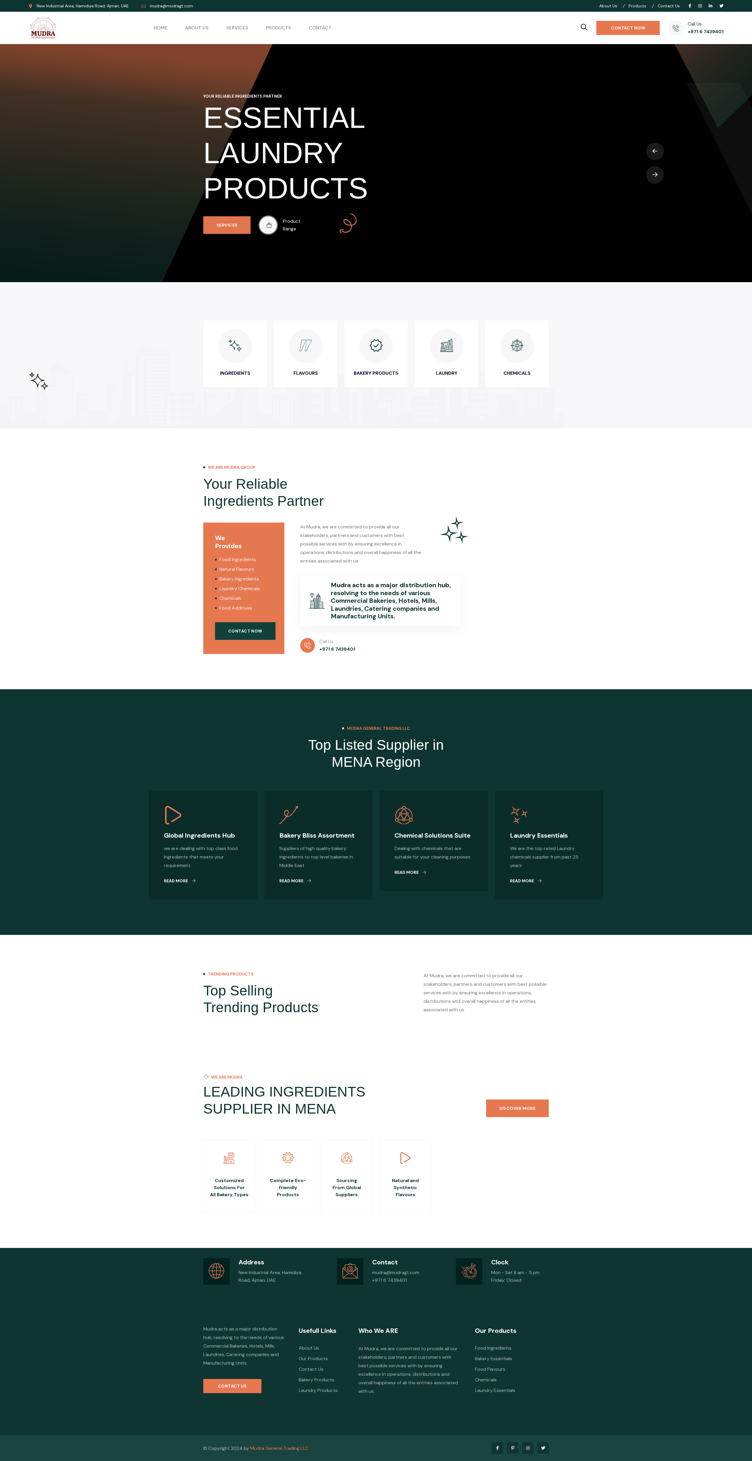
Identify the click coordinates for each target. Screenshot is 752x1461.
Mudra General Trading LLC (279, 1448)
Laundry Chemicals (239, 588)
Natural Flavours (236, 569)
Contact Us (311, 1369)
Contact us (232, 1386)
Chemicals (230, 598)
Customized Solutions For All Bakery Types (229, 1187)
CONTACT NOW (628, 28)
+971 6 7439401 (706, 32)
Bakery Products (316, 1380)
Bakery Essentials (493, 1358)
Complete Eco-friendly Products (288, 1187)
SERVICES (237, 28)
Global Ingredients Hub (199, 835)
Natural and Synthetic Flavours (405, 1187)
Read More (176, 880)
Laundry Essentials (539, 835)
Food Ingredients (237, 559)
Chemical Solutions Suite (433, 835)
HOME (160, 28)
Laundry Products (318, 1390)
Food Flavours (490, 1369)
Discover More (517, 1108)
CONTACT (320, 28)
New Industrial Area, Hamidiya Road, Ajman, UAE (83, 6)
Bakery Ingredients (239, 579)
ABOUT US (197, 28)
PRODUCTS (278, 28)
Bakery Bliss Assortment (317, 835)
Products (228, 261)
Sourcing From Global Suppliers (347, 1187)
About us (309, 1348)
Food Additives (235, 608)
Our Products (313, 1358)
